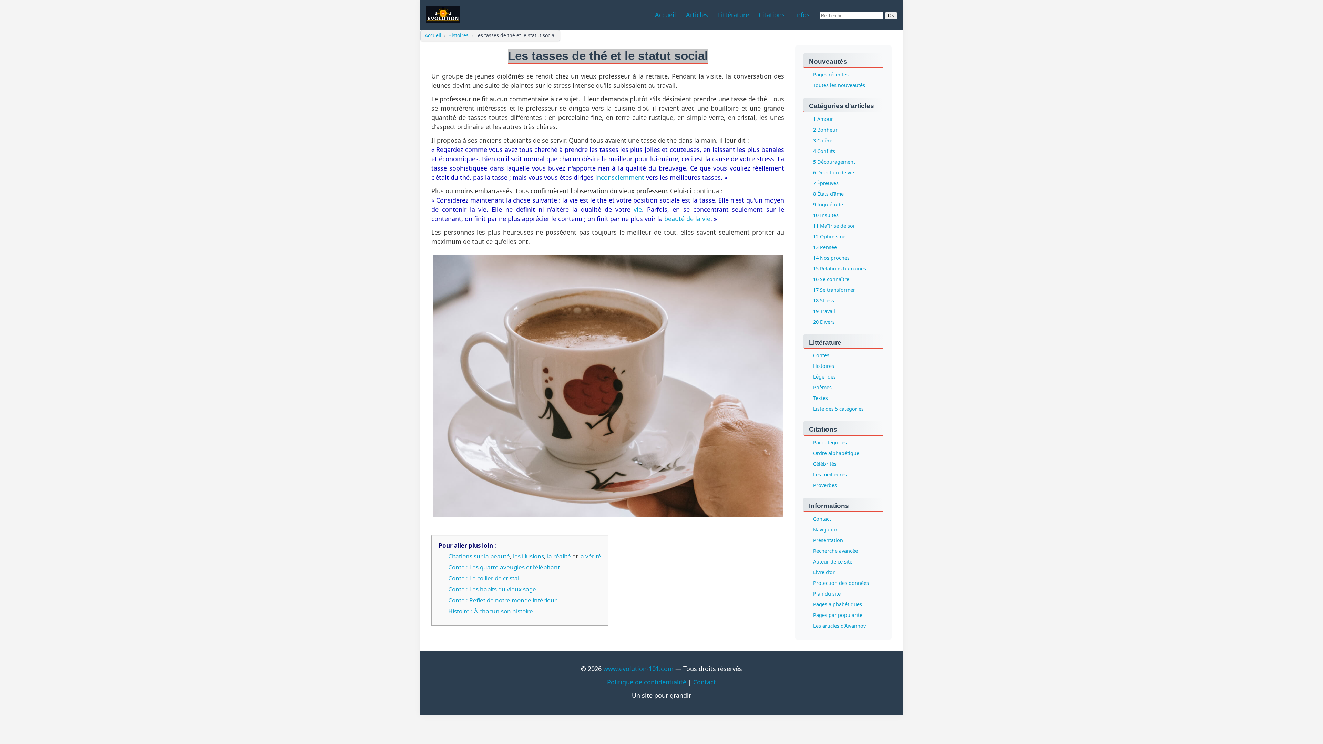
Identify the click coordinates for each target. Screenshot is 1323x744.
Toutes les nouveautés (839, 85)
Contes (821, 355)
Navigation (826, 530)
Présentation (828, 540)
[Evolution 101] (443, 14)
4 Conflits (824, 151)
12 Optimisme (829, 236)
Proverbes (825, 485)
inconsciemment (619, 177)
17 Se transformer (834, 290)
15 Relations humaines (839, 268)
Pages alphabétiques (837, 604)
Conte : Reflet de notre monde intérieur (502, 600)
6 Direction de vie (833, 172)
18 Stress (823, 300)
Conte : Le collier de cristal (483, 578)
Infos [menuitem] (802, 15)
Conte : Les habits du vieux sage (492, 589)
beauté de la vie (687, 219)
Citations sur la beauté (479, 556)
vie (638, 209)
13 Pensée (825, 247)
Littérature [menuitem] (733, 15)
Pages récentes (831, 74)
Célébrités (825, 464)
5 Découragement (834, 161)
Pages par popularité (837, 615)
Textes (820, 398)
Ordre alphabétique (836, 453)
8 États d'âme (828, 193)
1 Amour (823, 119)
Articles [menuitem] (697, 15)
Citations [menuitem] (772, 15)
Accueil (433, 35)
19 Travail (824, 311)
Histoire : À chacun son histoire (490, 611)
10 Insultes (826, 215)
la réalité (559, 556)
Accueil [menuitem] (665, 15)
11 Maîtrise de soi (833, 226)
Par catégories (830, 443)
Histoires (458, 35)
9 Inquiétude (828, 204)
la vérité (590, 556)
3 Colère (822, 140)
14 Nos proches (831, 258)
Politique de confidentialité (646, 682)
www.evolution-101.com (638, 668)
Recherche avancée (835, 551)
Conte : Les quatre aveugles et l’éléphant (504, 567)
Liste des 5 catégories (838, 409)
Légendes (824, 377)
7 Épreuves (826, 183)
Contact (822, 519)
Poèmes (822, 387)
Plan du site (827, 594)
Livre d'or (824, 572)
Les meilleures (830, 475)
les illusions (528, 556)
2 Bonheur (825, 129)
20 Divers (824, 322)
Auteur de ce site (832, 562)
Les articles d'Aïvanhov (839, 626)
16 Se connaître (831, 279)
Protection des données (841, 583)
